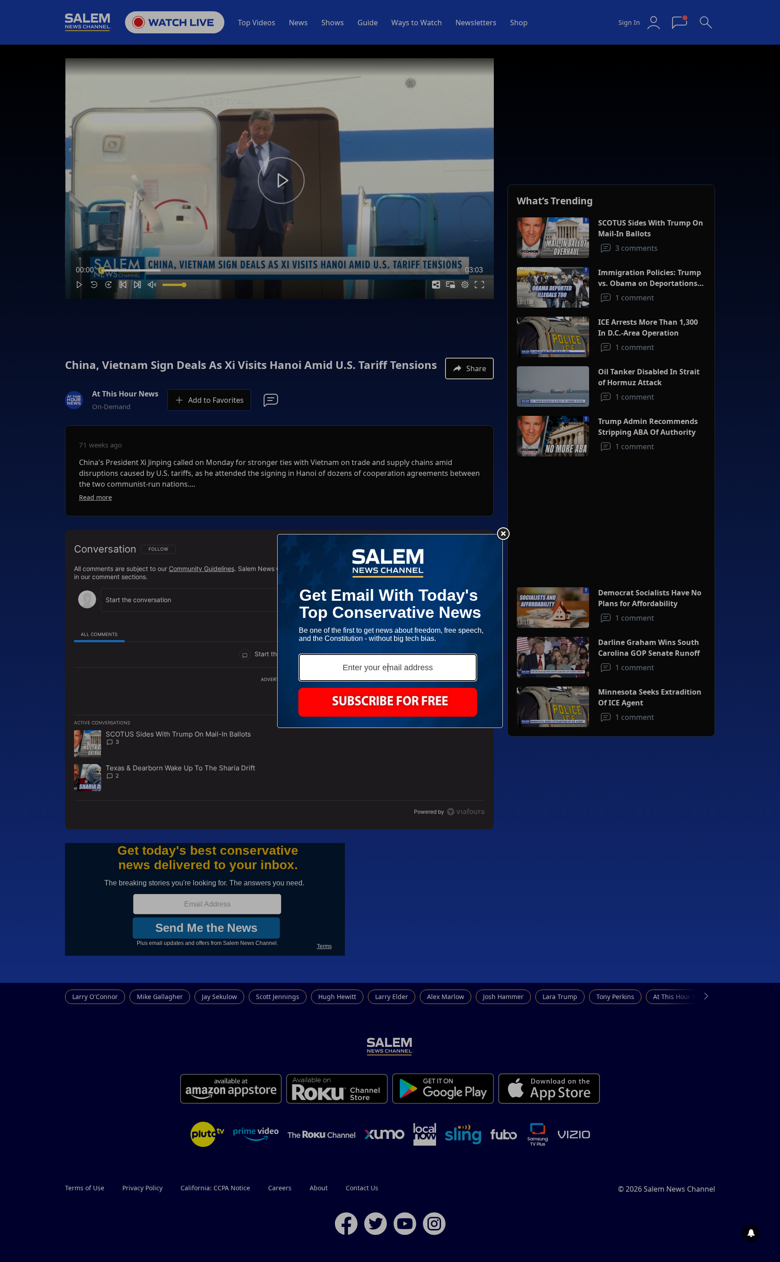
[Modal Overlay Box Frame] (390, 631)
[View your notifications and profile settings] (751, 1233)
